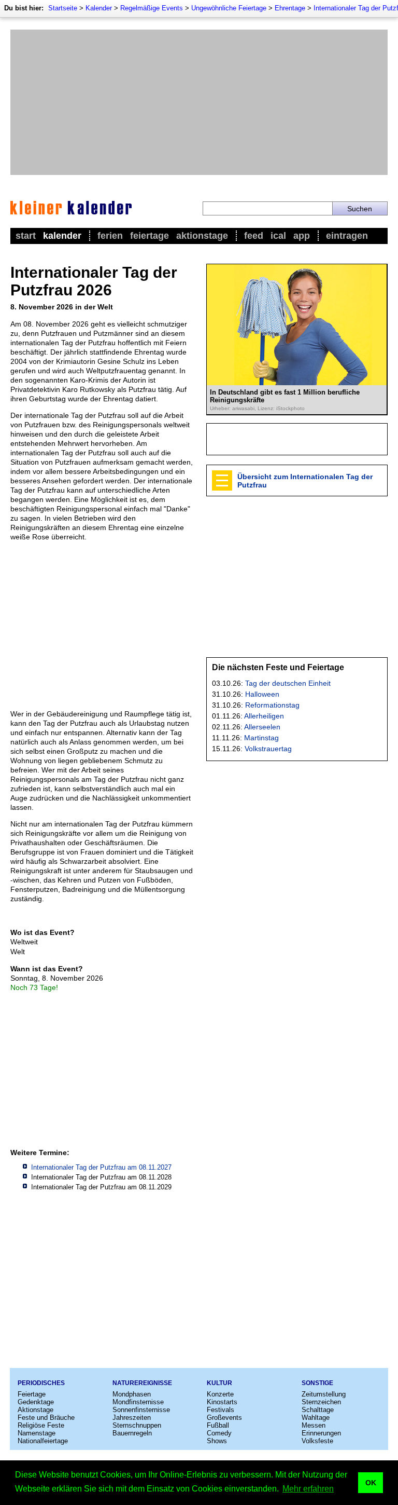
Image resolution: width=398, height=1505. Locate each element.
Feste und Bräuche (46, 1417)
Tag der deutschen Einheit (288, 683)
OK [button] (370, 1483)
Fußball (218, 1425)
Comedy (219, 1433)
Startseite (62, 8)
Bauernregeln (132, 1433)
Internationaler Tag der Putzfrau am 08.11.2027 (101, 1167)
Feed (253, 236)
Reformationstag (272, 705)
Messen (313, 1425)
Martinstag (261, 738)
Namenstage (36, 1433)
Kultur (219, 1383)
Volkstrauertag (268, 748)
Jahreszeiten (131, 1417)
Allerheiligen (264, 716)
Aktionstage (202, 236)
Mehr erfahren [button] (308, 1488)
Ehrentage (290, 8)
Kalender (99, 8)
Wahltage (316, 1417)
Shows (217, 1441)
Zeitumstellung (324, 1394)
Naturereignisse (142, 1383)
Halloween (262, 694)
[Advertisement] (199, 102)
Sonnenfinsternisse (141, 1410)
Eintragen (347, 236)
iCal (278, 236)
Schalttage (318, 1410)
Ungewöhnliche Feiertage (228, 8)
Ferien (110, 236)
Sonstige (317, 1383)
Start (26, 236)
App (301, 236)
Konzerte (220, 1394)
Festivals (220, 1410)
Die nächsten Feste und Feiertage (278, 667)
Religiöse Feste (41, 1425)
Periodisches (41, 1383)
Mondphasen (131, 1394)
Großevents (224, 1417)
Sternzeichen (321, 1402)
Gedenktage (36, 1402)
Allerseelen (262, 727)
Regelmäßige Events (151, 8)
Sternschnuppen (136, 1425)
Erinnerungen (321, 1433)
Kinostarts (222, 1402)
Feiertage (149, 236)
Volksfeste (317, 1441)
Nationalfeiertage (43, 1441)
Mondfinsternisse (138, 1402)
